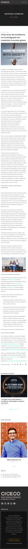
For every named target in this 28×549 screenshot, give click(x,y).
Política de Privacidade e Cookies (14, 543)
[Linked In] (2, 503)
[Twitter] (8, 503)
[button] (9, 409)
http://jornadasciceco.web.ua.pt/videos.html (16, 360)
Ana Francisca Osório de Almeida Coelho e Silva (14, 460)
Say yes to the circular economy (12, 357)
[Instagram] (11, 503)
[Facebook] (5, 503)
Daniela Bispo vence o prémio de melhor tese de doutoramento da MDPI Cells (13, 400)
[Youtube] (14, 503)
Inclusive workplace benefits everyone (10, 343)
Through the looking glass (14, 345)
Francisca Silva (18, 283)
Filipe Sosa (11, 287)
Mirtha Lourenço (12, 279)
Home (11, 17)
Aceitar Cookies (14, 540)
